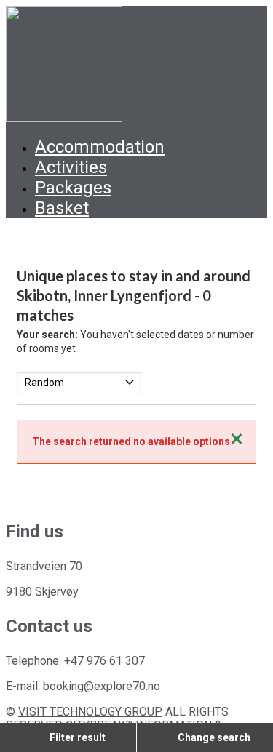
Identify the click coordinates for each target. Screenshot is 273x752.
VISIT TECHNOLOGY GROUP (90, 712)
